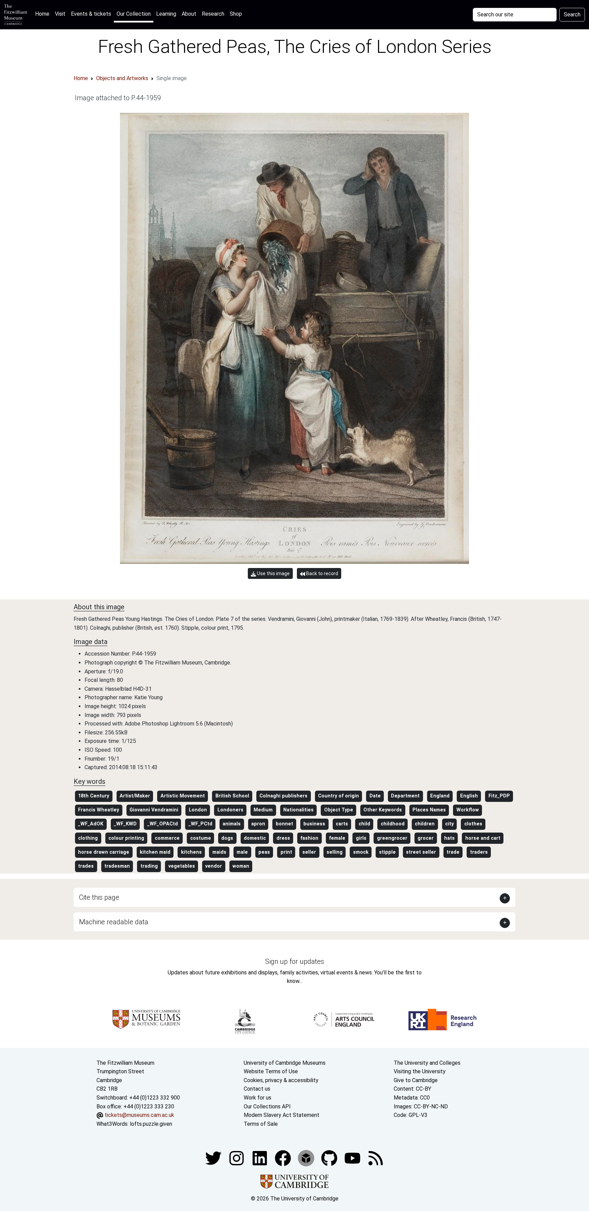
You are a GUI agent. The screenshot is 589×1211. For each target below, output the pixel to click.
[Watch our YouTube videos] (353, 1158)
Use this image (273, 573)
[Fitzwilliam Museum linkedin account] (283, 1158)
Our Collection (134, 14)
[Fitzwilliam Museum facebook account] (260, 1158)
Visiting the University (419, 1071)
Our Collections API (267, 1106)
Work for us (257, 1097)
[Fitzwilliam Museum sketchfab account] (306, 1158)
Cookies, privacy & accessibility (281, 1080)
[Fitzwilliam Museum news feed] (376, 1158)
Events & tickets (91, 14)
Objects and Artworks (122, 78)
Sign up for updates (294, 961)
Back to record (321, 573)
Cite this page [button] (99, 897)
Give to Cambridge (416, 1080)
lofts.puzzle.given (151, 1124)
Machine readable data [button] (113, 922)
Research (213, 14)
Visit (60, 14)
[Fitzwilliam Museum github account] (330, 1158)
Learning (166, 14)
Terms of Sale (261, 1124)
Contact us (257, 1089)
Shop (236, 14)
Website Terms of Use (271, 1071)
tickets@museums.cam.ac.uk (139, 1115)
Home (43, 13)
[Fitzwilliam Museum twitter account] (214, 1158)
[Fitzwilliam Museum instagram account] (237, 1158)
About (189, 14)
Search (572, 14)
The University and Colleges (427, 1063)
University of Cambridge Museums (285, 1063)
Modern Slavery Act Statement (281, 1115)
